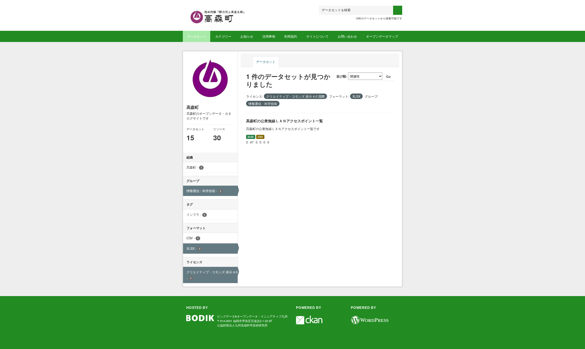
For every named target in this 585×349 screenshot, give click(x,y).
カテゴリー (223, 36)
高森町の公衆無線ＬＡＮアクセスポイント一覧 (284, 120)
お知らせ (246, 36)
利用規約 (290, 36)
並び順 (341, 76)
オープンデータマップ (382, 36)
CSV (260, 136)
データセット (196, 36)
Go (388, 76)
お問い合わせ (347, 36)
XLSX (250, 136)
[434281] (221, 11)
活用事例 (268, 36)
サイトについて (317, 36)
